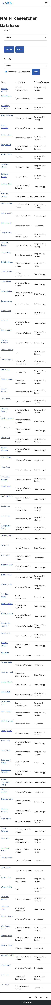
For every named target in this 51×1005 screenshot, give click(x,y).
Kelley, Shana (6, 457)
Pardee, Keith (6, 662)
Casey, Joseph (6, 213)
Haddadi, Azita (6, 379)
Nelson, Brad (6, 633)
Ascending (11, 72)
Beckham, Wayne (5, 165)
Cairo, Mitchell (6, 203)
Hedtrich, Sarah (7, 428)
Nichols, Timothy (4, 644)
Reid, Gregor (6, 711)
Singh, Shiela (6, 818)
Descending (25, 72)
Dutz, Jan (4, 320)
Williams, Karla (6, 936)
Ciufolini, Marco (7, 262)
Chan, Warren (6, 223)
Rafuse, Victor (6, 682)
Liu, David (5, 545)
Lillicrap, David (6, 535)
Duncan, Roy (6, 311)
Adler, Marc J (6, 96)
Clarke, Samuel (7, 272)
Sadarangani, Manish (6, 761)
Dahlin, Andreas (7, 291)
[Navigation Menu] (46, 3)
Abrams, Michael (4, 90)
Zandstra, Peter (7, 955)
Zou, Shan (5, 985)
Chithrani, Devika (5, 243)
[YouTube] (41, 997)
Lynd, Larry (5, 555)
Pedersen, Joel (7, 672)
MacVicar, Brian (7, 564)
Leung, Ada (5, 506)
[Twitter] (30, 997)
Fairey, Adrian (6, 330)
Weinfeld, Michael (5, 898)
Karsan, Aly (5, 438)
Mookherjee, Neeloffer (6, 624)
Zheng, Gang (6, 965)
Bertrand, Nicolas (5, 175)
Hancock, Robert (5, 409)
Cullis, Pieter (6, 281)
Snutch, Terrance (4, 829)
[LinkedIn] (36, 997)
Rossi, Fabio (6, 750)
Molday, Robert (7, 613)
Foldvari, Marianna (4, 341)
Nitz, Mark (5, 652)
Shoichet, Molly (7, 799)
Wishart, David (6, 945)
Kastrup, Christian (4, 448)
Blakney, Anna (6, 184)
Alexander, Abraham (5, 107)
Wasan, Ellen (6, 877)
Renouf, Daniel (6, 731)
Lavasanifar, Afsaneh (5, 478)
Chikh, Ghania (6, 232)
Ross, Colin (5, 740)
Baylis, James (6, 154)
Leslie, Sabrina (6, 496)
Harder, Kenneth (7, 418)
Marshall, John (6, 584)
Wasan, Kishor (6, 887)
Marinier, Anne (6, 574)
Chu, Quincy (5, 252)
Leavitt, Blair (6, 486)
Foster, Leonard (7, 350)
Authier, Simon (6, 135)
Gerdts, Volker (7, 359)
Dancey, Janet (6, 301)
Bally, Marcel (6, 145)
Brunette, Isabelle (5, 195)
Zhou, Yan (5, 975)
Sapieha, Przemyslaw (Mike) (6, 782)
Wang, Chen (5, 867)
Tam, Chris (5, 838)
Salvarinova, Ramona (6, 771)
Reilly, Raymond (7, 721)
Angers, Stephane (4, 126)
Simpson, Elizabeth (5, 810)
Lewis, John (5, 516)
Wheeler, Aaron (7, 916)
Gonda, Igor (5, 369)
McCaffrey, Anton (5, 595)
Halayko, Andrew (4, 390)
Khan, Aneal (5, 467)
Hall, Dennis (5, 399)
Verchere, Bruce (5, 849)
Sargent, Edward (4, 790)
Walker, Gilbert (6, 857)
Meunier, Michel (7, 604)
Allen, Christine (7, 115)
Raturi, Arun (5, 692)
